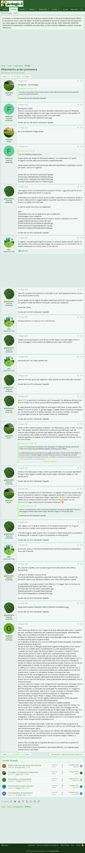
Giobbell (9, 636)
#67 (81, 289)
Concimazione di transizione (20, 793)
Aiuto (72, 845)
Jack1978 (9, 93)
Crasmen (9, 139)
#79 (81, 603)
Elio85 (76, 774)
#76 (81, 522)
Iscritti (54, 9)
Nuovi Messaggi (6, 13)
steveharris (11, 781)
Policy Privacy (64, 845)
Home (5, 9)
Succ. (27, 76)
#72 (81, 396)
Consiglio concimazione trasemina (23, 772)
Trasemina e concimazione (19, 779)
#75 (81, 489)
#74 (81, 468)
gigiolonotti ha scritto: (26, 89)
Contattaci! (31, 845)
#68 (81, 317)
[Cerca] (82, 9)
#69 (81, 336)
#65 (81, 187)
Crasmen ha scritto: (25, 151)
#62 (81, 105)
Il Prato (28, 767)
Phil (9, 249)
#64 (81, 146)
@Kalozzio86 (23, 502)
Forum (13, 9)
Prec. (5, 76)
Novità (21, 9)
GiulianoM (75, 780)
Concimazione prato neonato (21, 786)
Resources (43, 9)
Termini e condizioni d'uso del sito (48, 845)
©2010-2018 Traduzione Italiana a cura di (42, 851)
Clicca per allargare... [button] (50, 461)
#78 (81, 564)
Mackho (10, 774)
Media (31, 9)
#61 (81, 81)
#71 (81, 376)
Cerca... (16, 13)
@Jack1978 (22, 400)
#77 (81, 545)
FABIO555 (11, 767)
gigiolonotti (6, 73)
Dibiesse (75, 767)
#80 (81, 624)
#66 (81, 238)
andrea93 (11, 788)
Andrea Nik (11, 795)
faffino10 (9, 116)
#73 (81, 424)
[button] (26, 9)
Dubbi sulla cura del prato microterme (24, 765)
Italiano (5, 845)
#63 (81, 128)
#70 (81, 357)
